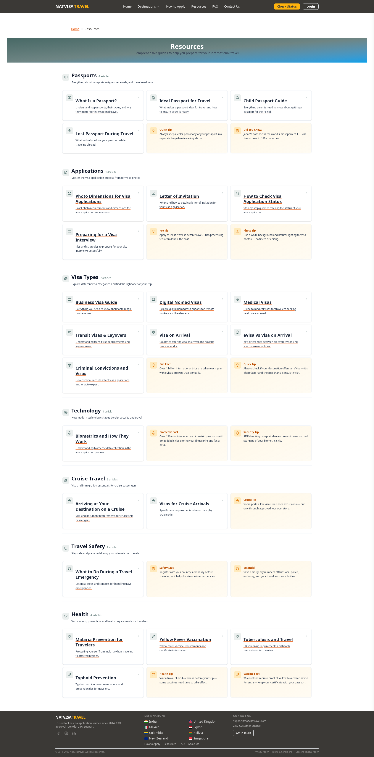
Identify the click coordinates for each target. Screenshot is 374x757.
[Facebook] (58, 733)
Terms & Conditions (282, 751)
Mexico (154, 727)
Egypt (197, 727)
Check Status (287, 6)
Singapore (200, 738)
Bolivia (198, 733)
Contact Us (232, 6)
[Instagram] (66, 733)
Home (127, 6)
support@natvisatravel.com (249, 721)
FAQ (215, 6)
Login (310, 6)
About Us (193, 744)
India (153, 721)
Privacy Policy (262, 751)
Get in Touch (243, 733)
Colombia (156, 733)
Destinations (147, 6)
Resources (198, 6)
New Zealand (158, 738)
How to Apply (175, 6)
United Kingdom (205, 721)
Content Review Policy (307, 751)
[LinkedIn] (74, 733)
